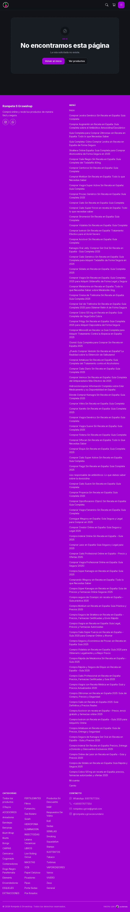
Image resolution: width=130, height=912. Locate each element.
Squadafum (52, 841)
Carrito (72, 785)
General (51, 888)
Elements (7, 877)
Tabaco (51, 857)
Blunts (6, 838)
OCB (27, 867)
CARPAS (7, 848)
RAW (49, 807)
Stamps (50, 846)
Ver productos (77, 61)
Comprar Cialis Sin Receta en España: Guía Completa (96, 202)
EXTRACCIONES (11, 893)
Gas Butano (30, 813)
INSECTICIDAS (32, 834)
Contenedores (10, 863)
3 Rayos (7, 807)
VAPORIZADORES (56, 867)
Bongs (6, 843)
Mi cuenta (74, 780)
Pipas (27, 883)
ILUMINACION (32, 829)
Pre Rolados (31, 893)
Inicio (72, 110)
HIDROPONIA (31, 824)
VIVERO (51, 877)
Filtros (28, 803)
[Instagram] (6, 122)
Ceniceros (8, 853)
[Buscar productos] (106, 5)
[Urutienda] (121, 906)
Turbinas (51, 862)
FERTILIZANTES (33, 798)
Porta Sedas (31, 888)
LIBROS (28, 848)
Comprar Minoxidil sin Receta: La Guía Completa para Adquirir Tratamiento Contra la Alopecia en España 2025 (96, 334)
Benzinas (7, 827)
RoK (49, 821)
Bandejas (7, 822)
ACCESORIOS (10, 812)
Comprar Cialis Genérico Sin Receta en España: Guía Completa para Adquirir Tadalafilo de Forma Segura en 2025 (97, 260)
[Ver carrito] (114, 5)
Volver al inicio (53, 61)
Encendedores (10, 883)
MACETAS (30, 862)
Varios (50, 872)
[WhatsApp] (13, 122)
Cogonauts (8, 858)
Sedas (50, 826)
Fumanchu (30, 808)
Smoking (51, 836)
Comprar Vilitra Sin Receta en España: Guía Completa (96, 403)
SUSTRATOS (53, 852)
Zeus (49, 883)
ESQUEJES (8, 888)
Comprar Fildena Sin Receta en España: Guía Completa (97, 434)
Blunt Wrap (8, 833)
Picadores (30, 877)
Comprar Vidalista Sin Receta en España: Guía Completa (98, 225)
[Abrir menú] (121, 5)
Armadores (8, 817)
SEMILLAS (52, 831)
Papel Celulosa (32, 872)
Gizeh (28, 819)
